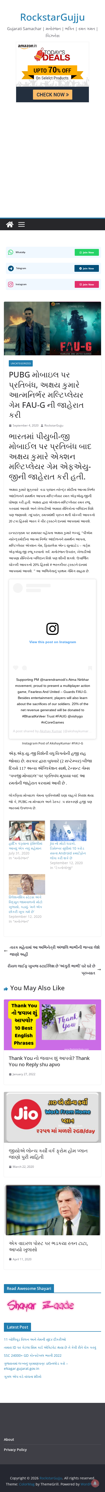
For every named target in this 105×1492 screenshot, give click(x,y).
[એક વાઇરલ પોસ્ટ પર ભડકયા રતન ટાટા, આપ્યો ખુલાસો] (52, 1187)
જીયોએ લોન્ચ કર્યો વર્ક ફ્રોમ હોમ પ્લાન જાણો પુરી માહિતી (48, 1153)
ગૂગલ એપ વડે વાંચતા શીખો (23, 1376)
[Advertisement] (52, 163)
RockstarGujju (52, 17)
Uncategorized (21, 363)
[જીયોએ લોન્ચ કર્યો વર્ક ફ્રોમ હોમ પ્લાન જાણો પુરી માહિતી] (52, 1095)
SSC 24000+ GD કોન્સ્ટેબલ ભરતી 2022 (33, 1355)
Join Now (88, 252)
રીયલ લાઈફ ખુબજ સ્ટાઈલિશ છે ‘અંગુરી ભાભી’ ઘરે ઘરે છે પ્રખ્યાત (51, 969)
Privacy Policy (15, 1449)
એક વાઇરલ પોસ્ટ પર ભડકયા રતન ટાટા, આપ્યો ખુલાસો (48, 1246)
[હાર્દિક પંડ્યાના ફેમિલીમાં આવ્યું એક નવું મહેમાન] (27, 830)
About (9, 1439)
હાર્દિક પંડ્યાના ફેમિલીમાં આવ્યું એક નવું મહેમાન (25, 846)
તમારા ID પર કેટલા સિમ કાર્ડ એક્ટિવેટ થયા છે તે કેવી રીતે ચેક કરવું (50, 1347)
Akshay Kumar (51, 731)
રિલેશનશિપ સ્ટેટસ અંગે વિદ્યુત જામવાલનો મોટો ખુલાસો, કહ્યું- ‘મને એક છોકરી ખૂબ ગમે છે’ (25, 904)
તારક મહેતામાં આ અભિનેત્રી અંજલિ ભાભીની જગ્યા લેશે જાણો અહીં (55, 951)
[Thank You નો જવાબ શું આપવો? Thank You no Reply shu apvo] (52, 1003)
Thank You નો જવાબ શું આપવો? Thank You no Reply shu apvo (49, 1061)
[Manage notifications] (95, 1483)
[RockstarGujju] (10, 224)
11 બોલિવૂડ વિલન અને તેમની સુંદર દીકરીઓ (35, 1339)
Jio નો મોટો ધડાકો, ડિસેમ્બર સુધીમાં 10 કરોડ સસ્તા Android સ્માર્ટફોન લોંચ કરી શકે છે (68, 850)
